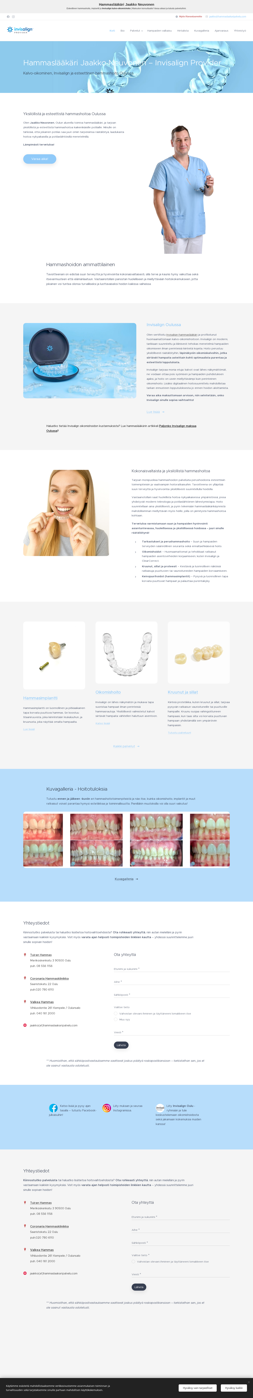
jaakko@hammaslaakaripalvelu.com (227, 16)
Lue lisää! (29, 729)
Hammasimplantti (40, 698)
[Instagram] (13, 17)
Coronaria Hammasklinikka (49, 978)
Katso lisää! (103, 723)
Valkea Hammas (42, 1002)
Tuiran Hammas (41, 955)
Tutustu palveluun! (179, 732)
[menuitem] (113, 30)
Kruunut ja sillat (183, 692)
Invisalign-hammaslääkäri (181, 334)
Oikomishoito (108, 692)
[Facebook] (8, 17)
